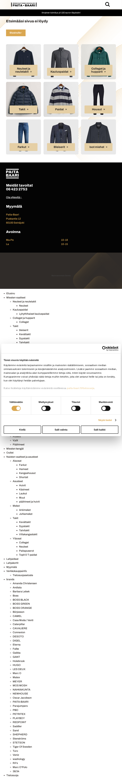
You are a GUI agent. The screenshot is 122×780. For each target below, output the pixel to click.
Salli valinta (61, 429)
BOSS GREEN (21, 603)
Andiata (17, 587)
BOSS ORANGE (22, 608)
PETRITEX (19, 714)
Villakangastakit (28, 534)
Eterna (16, 644)
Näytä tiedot (105, 420)
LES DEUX (19, 669)
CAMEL (17, 616)
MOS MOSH (20, 685)
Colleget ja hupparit (98, 70)
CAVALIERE (20, 628)
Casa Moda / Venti (23, 620)
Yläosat (17, 538)
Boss (15, 595)
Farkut (22, 147)
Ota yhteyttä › (13, 197)
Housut (97, 109)
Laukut (23, 493)
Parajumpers (20, 706)
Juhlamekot (25, 514)
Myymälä (11, 567)
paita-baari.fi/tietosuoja (80, 388)
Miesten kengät (15, 448)
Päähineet (18, 444)
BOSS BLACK (21, 599)
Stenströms (19, 738)
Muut (22, 497)
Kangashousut (27, 473)
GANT (16, 657)
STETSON (19, 742)
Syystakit (24, 338)
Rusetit (17, 436)
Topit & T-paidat (28, 554)
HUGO (17, 665)
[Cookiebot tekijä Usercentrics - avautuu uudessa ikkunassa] (104, 348)
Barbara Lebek (21, 591)
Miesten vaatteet (15, 297)
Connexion (19, 632)
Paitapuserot (26, 550)
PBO (15, 710)
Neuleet (23, 305)
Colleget (24, 322)
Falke (16, 648)
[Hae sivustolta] (107, 4)
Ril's (15, 763)
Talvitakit (24, 342)
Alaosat (17, 460)
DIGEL (16, 640)
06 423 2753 (16, 189)
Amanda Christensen (25, 583)
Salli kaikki (99, 429)
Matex (16, 677)
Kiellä (22, 429)
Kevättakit (25, 334)
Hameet (23, 469)
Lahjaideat (12, 559)
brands (10, 579)
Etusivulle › (16, 32)
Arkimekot (25, 510)
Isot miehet (96, 147)
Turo (15, 751)
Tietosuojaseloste (23, 575)
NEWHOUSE (20, 693)
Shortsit (23, 477)
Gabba (16, 652)
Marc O (17, 673)
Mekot (16, 505)
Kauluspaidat (59, 71)
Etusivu (10, 293)
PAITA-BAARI (20, 701)
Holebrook (19, 661)
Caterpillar (19, 624)
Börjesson (18, 612)
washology (19, 759)
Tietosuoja (12, 775)
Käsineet (24, 489)
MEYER (17, 681)
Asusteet (18, 481)
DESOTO (18, 636)
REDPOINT (19, 722)
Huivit (22, 485)
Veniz (16, 755)
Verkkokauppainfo (16, 571)
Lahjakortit (12, 563)
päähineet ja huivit (29, 501)
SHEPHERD (20, 734)
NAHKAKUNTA (21, 689)
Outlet (10, 452)
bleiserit (23, 330)
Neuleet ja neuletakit (22, 70)
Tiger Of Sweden (22, 746)
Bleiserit (59, 147)
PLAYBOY (19, 718)
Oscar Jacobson (22, 697)
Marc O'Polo (20, 767)
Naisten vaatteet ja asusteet (22, 456)
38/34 (16, 771)
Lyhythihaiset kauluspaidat (34, 313)
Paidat (59, 109)
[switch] (46, 408)
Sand (16, 730)
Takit (22, 109)
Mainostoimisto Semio (61, 275)
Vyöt (15, 440)
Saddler (17, 726)
